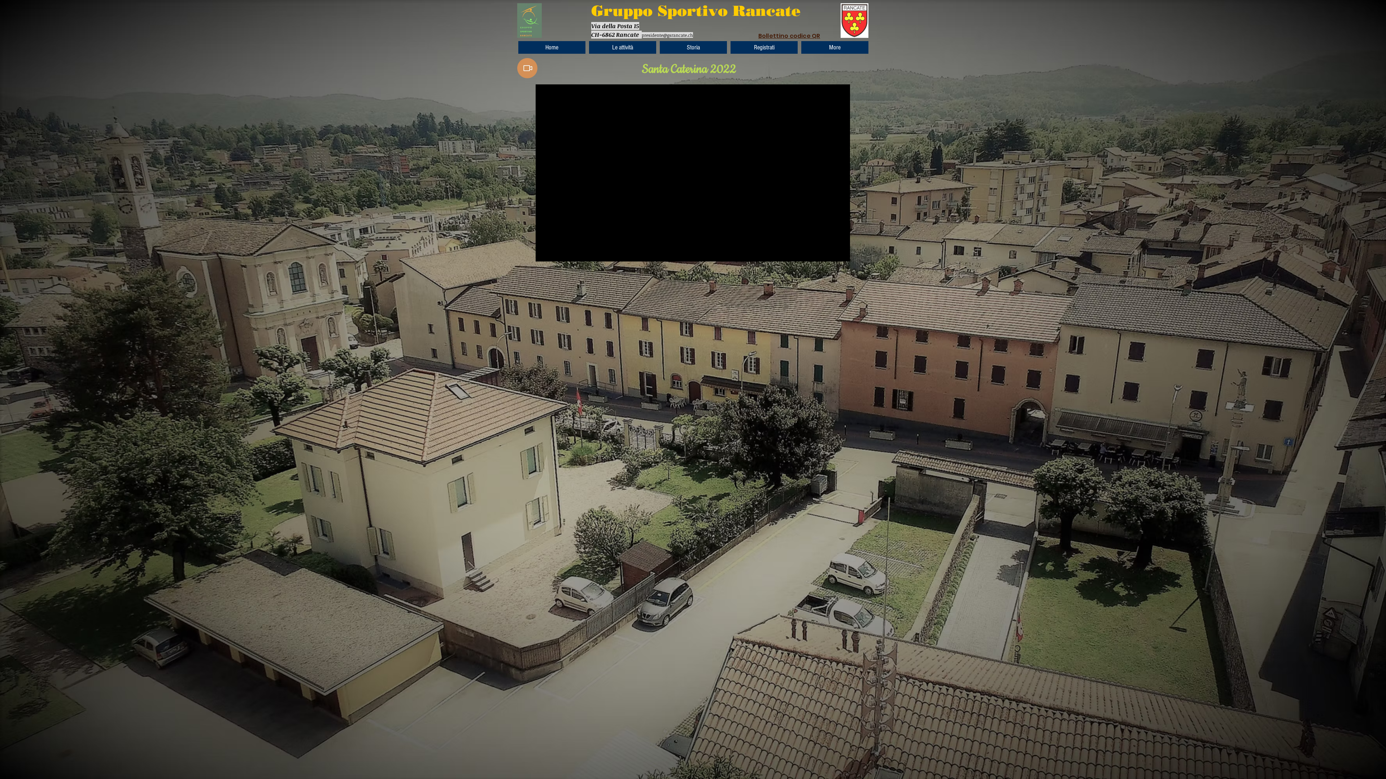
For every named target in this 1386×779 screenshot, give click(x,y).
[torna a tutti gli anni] (527, 68)
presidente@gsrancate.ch (667, 35)
